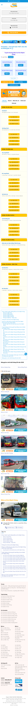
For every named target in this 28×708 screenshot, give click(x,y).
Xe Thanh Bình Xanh (19, 635)
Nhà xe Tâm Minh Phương (7, 453)
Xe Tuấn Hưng (4, 652)
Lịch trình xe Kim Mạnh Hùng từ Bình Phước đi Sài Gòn (14, 559)
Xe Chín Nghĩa (4, 647)
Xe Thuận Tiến (18, 657)
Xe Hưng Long (4, 648)
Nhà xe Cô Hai (4, 412)
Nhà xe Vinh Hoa (5, 432)
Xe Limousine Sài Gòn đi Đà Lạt (8, 612)
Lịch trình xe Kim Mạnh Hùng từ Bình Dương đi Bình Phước (13, 564)
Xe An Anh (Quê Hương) (6, 655)
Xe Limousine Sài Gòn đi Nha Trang (9, 615)
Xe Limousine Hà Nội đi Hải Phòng (9, 617)
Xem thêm (13, 78)
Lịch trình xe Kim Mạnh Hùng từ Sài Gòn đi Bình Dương (14, 566)
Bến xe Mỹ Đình (4, 634)
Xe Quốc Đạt (18, 633)
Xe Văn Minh (18, 645)
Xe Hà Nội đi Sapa (5, 603)
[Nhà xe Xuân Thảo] (14, 464)
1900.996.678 (14, 120)
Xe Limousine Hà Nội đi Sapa (7, 620)
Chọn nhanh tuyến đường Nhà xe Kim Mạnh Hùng (13, 535)
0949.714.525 (14, 123)
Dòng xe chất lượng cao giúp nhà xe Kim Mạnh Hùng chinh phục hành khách (14, 547)
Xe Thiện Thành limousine (18, 637)
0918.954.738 (14, 283)
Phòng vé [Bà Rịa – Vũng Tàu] (9, 542)
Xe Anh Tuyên (18, 647)
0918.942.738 (14, 280)
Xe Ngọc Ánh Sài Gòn (20, 654)
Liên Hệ (2, 666)
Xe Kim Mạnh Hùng (5, 650)
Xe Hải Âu (3, 645)
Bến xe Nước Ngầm (5, 638)
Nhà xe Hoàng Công (5, 367)
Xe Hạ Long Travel (19, 631)
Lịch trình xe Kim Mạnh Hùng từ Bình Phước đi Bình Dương (13, 562)
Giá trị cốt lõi (4, 668)
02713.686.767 (14, 231)
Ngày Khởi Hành (14, 25)
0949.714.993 (14, 140)
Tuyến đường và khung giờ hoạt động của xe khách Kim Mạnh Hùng (13, 553)
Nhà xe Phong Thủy (5, 494)
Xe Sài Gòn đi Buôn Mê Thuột (8, 596)
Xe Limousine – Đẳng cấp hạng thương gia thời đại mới (13, 586)
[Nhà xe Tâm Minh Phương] (14, 443)
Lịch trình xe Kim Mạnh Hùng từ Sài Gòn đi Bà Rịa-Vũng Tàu (14, 569)
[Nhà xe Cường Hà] (14, 382)
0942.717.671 (14, 234)
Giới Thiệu (6, 665)
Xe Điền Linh (18, 648)
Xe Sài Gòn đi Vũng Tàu (6, 597)
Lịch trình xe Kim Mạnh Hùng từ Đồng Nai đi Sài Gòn (14, 556)
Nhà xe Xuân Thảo (5, 473)
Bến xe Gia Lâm (4, 632)
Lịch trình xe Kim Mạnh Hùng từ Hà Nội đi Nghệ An (13, 555)
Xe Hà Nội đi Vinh (5, 606)
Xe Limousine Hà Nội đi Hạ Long (8, 619)
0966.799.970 (14, 165)
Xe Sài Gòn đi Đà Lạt (5, 601)
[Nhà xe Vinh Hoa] (14, 423)
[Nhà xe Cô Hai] (14, 402)
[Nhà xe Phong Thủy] (14, 484)
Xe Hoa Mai (17, 629)
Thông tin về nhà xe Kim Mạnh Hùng (10, 545)
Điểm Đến (14, 18)
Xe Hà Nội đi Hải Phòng (6, 604)
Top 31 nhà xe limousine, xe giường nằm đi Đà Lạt (12, 590)
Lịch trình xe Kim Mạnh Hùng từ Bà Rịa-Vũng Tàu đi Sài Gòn (14, 572)
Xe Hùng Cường (18, 655)
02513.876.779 (14, 210)
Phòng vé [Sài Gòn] (7, 536)
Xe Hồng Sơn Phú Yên (20, 639)
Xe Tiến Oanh (18, 641)
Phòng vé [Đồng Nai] (7, 538)
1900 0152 (14, 117)
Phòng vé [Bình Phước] (8, 539)
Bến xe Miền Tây (5, 639)
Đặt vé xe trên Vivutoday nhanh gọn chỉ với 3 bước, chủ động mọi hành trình (13, 575)
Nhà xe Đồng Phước (22, 367)
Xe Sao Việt (17, 628)
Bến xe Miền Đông (5, 628)
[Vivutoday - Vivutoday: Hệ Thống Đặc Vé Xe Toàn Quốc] (14, 5)
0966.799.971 (14, 207)
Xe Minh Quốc (4, 657)
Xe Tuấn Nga (18, 652)
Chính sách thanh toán (20, 672)
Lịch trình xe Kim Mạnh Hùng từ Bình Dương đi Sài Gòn (14, 567)
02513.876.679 (14, 168)
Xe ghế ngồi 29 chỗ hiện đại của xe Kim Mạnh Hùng (14, 549)
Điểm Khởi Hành (14, 11)
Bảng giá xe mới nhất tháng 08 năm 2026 (11, 358)
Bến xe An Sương (5, 636)
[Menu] (2, 4)
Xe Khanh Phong (5, 654)
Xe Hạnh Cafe (18, 650)
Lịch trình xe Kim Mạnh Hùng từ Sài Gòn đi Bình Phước (14, 558)
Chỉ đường (20, 527)
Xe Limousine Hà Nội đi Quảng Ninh (9, 622)
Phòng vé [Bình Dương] (8, 541)
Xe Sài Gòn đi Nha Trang (6, 599)
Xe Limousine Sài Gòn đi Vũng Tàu (9, 613)
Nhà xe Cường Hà (5, 391)
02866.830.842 (14, 144)
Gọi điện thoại (10, 527)
